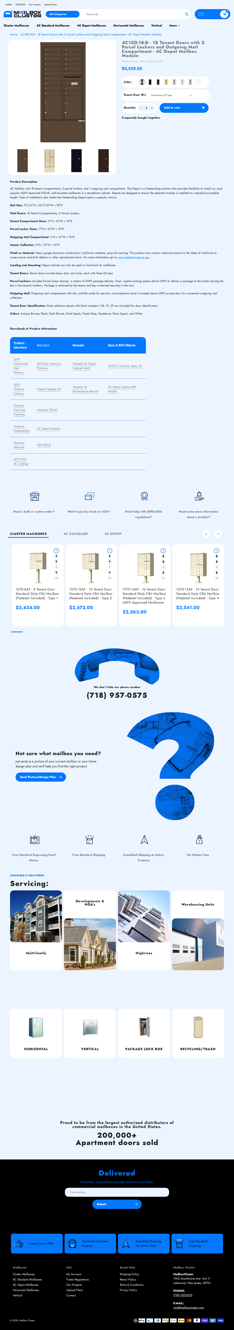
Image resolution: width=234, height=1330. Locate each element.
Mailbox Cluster (27, 1320)
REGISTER (20, 4)
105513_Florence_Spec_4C (125, 366)
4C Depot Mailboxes (25, 1285)
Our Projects (35, 4)
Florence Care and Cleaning (19, 409)
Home (13, 34)
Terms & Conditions (131, 1285)
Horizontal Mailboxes (26, 1290)
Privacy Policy (128, 1290)
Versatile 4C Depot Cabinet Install (84, 366)
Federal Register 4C (49, 389)
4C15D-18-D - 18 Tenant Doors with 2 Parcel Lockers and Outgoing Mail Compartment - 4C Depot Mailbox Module (91, 34)
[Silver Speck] (190, 82)
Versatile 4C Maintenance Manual (85, 389)
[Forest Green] (56, 572)
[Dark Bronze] (158, 82)
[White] (198, 82)
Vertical (17, 1295)
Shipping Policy (129, 1274)
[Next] (218, 534)
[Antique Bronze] (142, 82)
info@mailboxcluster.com (188, 1308)
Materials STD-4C (47, 410)
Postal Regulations (77, 1279)
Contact (71, 1295)
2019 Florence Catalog (19, 389)
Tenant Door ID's (135, 95)
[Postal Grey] (174, 82)
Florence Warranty (19, 445)
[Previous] (206, 534)
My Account (73, 1274)
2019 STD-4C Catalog (21, 461)
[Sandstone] (182, 82)
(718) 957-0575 (117, 695)
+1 (56, 578)
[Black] (150, 82)
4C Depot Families (48, 428)
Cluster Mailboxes (24, 1274)
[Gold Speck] (166, 82)
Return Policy (128, 1279)
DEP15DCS (44, 445)
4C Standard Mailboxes (27, 1279)
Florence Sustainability (22, 428)
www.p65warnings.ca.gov (134, 257)
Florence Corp (129, 61)
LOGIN (8, 4)
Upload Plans (50, 4)
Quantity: (130, 107)
